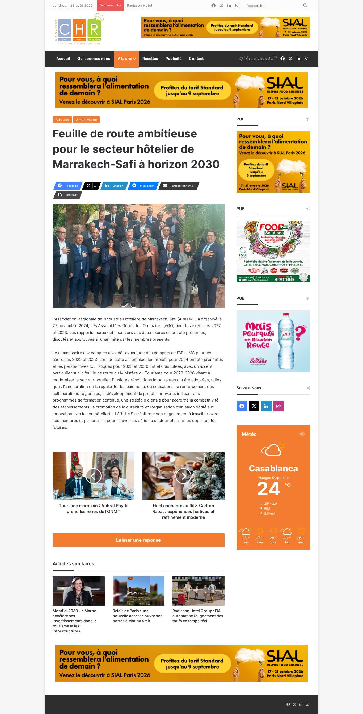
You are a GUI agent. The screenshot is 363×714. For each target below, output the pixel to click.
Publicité (174, 58)
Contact (196, 58)
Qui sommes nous (93, 58)
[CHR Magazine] (79, 31)
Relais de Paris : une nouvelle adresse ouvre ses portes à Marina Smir (137, 615)
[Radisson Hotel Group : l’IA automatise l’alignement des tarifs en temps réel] (198, 591)
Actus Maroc (86, 120)
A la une (125, 58)
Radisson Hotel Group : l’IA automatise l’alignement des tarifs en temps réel (189, 5)
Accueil (63, 58)
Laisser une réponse (138, 540)
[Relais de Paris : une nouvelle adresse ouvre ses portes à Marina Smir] (139, 591)
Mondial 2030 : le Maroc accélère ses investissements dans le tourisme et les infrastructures (74, 620)
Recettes (150, 58)
